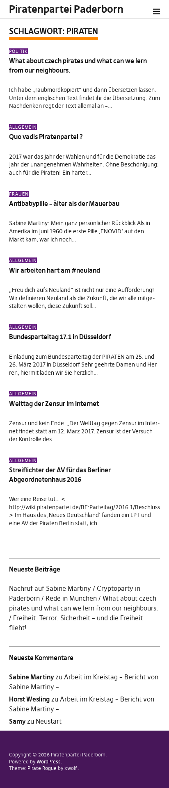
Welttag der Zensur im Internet (54, 403)
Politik (18, 51)
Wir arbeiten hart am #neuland (54, 270)
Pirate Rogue (42, 768)
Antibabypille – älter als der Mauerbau (64, 203)
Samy (17, 721)
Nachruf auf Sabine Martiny (50, 588)
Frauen (19, 194)
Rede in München (71, 598)
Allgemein (23, 127)
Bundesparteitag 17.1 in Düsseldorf (60, 337)
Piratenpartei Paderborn (66, 9)
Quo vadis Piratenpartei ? (46, 136)
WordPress (49, 761)
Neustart (49, 721)
